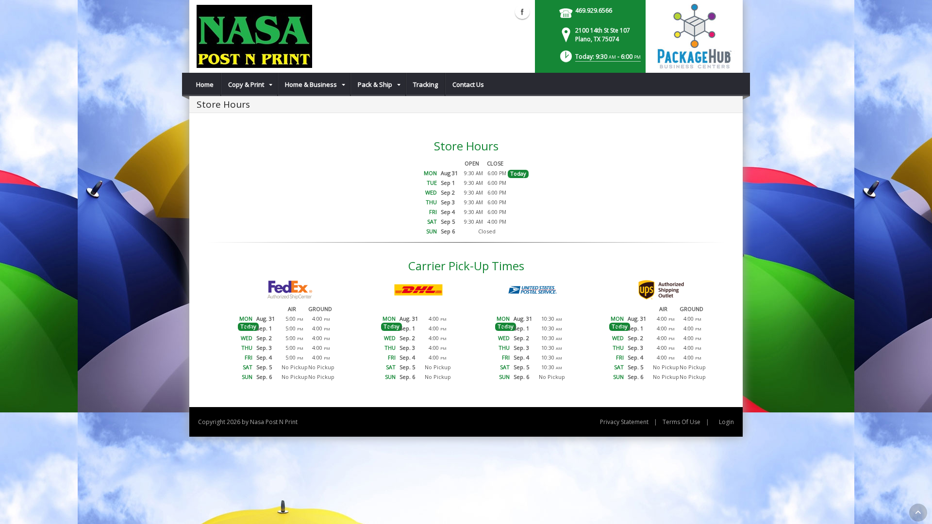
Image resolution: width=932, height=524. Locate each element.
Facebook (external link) (522, 11)
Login (726, 422)
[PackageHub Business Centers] (694, 35)
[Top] (918, 513)
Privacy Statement (624, 422)
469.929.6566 (593, 10)
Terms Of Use (681, 422)
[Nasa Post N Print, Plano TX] (254, 36)
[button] (599, 59)
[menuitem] (205, 84)
